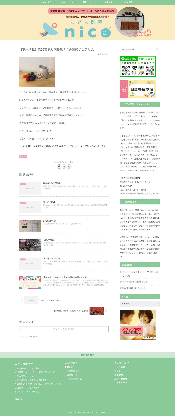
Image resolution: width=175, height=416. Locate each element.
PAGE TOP (88, 355)
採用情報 (118, 375)
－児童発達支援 (72, 371)
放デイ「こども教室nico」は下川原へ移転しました (140, 274)
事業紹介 (69, 367)
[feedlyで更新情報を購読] (64, 166)
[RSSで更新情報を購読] (69, 166)
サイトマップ (120, 382)
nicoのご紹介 (71, 363)
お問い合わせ (120, 378)
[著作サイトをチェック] (59, 166)
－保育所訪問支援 (73, 378)
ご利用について (121, 363)
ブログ (24, 157)
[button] (157, 49)
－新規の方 (119, 367)
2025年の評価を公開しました (135, 282)
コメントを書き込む (64, 329)
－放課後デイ (71, 375)
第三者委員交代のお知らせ (133, 288)
